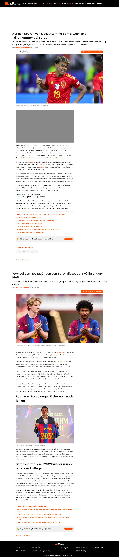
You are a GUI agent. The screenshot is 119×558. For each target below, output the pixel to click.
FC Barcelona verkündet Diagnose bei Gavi (32, 506)
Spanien (33, 162)
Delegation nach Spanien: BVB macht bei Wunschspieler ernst (39, 514)
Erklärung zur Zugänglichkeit (42, 551)
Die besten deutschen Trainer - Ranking (31, 233)
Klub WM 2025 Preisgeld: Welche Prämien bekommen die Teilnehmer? (41, 215)
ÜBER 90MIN (20, 548)
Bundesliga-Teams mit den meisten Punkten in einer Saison (38, 230)
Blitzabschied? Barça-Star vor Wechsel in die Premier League (38, 522)
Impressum (36, 548)
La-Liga (41, 167)
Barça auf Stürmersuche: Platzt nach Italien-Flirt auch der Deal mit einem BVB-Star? (45, 510)
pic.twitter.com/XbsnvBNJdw (31, 195)
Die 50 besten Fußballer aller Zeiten (29, 224)
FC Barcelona (42, 165)
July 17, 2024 (41, 197)
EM (28, 145)
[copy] (26, 52)
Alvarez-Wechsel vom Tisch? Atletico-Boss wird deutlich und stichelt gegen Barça (43, 518)
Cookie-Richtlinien (81, 548)
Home (18, 260)
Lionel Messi (34, 252)
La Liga (60, 362)
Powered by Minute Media (54, 555)
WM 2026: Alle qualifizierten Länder (29, 218)
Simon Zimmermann (22, 48)
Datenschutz (99, 548)
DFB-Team (91, 3)
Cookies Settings (80, 551)
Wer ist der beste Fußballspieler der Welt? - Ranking (35, 221)
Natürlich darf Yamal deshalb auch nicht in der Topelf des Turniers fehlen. (44, 158)
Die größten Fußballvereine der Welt (29, 227)
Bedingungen (63, 548)
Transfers (42, 3)
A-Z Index (62, 551)
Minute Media (20, 551)
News (24, 3)
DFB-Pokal (100, 3)
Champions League (53, 355)
